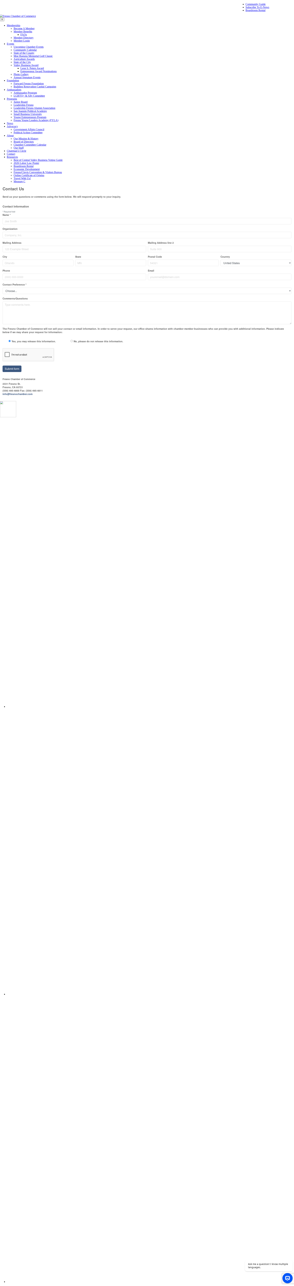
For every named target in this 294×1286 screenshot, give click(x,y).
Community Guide (256, 4)
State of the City (22, 62)
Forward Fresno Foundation (29, 83)
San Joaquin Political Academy (30, 111)
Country (225, 256)
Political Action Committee (28, 132)
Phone (6, 270)
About (10, 135)
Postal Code (155, 256)
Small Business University (28, 114)
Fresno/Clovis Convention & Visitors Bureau (38, 172)
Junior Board (21, 101)
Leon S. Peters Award (32, 68)
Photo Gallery (21, 74)
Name (7, 215)
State (78, 256)
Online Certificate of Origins (29, 175)
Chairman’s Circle (16, 150)
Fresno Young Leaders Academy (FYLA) (36, 120)
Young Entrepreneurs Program (30, 117)
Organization (10, 228)
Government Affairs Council (29, 129)
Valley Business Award (26, 65)
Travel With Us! (22, 178)
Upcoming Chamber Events (29, 46)
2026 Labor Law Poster (26, 163)
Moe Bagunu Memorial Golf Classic (33, 56)
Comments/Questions (15, 298)
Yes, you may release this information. (34, 341)
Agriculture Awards (24, 59)
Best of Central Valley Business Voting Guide (38, 160)
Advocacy (12, 126)
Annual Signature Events (27, 77)
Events (10, 43)
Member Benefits (23, 31)
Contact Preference (14, 284)
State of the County (24, 52)
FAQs (23, 34)
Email (151, 270)
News (10, 123)
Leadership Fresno (24, 104)
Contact (11, 153)
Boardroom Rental (255, 10)
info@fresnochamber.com (17, 394)
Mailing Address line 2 (161, 242)
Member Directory (24, 37)
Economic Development (27, 169)
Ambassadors (14, 89)
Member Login (22, 40)
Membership (13, 25)
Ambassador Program (25, 92)
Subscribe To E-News (257, 7)
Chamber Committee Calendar (30, 144)
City (5, 256)
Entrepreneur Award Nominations (38, 71)
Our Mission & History (26, 138)
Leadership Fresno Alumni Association (34, 108)
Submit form (12, 369)
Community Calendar (25, 49)
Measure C (19, 181)
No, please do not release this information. (98, 341)
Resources (12, 157)
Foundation (13, 80)
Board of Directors (24, 141)
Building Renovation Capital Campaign (35, 86)
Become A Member (24, 28)
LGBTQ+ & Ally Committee (29, 95)
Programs (12, 98)
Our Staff (19, 147)
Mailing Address (12, 242)
